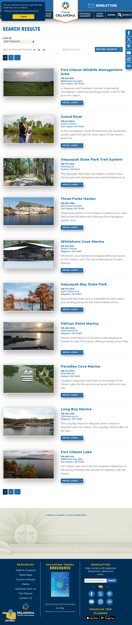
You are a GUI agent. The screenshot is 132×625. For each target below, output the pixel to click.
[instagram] (129, 59)
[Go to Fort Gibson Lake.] (28, 464)
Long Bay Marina (76, 409)
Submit (111, 580)
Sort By (7, 38)
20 (39, 50)
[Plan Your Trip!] (9, 616)
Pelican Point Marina (80, 324)
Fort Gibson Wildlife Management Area (92, 72)
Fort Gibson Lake (76, 452)
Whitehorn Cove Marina (82, 242)
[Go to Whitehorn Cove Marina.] (28, 254)
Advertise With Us (25, 588)
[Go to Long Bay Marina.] (28, 421)
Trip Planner (25, 593)
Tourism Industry (25, 579)
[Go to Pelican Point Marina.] (28, 336)
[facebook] (129, 33)
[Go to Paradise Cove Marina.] (28, 379)
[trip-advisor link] (109, 601)
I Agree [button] (23, 16)
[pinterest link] (109, 594)
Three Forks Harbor (78, 199)
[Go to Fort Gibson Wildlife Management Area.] (28, 82)
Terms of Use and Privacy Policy (60, 604)
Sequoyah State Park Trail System (92, 160)
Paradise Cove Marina (80, 366)
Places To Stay (47, 15)
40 (44, 50)
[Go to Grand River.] (28, 129)
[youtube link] (91, 601)
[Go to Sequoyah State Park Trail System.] (28, 172)
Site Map (60, 608)
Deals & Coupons (25, 570)
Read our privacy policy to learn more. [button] (21, 11)
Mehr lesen (70, 102)
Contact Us (25, 598)
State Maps (25, 574)
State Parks (99, 15)
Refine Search (107, 49)
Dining (111, 15)
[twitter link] (100, 594)
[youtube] (129, 52)
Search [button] (126, 15)
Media (25, 584)
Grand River (71, 117)
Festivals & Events (85, 15)
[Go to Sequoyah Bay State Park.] (28, 296)
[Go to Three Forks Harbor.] (28, 211)
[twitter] (129, 39)
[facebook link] (91, 594)
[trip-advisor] (129, 66)
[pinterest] (129, 46)
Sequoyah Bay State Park (84, 284)
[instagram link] (100, 601)
